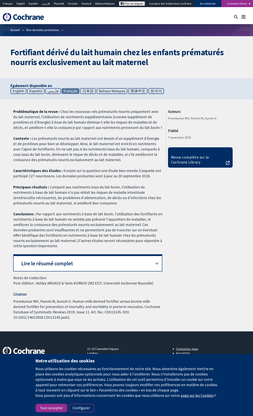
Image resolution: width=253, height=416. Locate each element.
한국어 (156, 91)
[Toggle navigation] (243, 17)
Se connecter (208, 3)
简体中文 (137, 91)
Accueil (15, 30)
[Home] (25, 17)
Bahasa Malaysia (104, 3)
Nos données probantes (42, 30)
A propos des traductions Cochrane (170, 3)
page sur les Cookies (197, 395)
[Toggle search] (236, 17)
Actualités (183, 353)
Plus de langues (133, 3)
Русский (59, 3)
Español (33, 3)
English (21, 3)
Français (8, 3)
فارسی (46, 3)
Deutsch (87, 3)
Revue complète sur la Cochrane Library (190, 160)
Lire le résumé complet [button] (47, 263)
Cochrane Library (237, 3)
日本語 (88, 91)
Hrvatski (73, 3)
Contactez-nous (187, 349)
